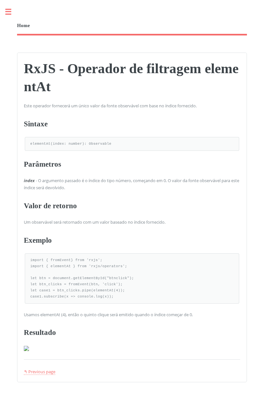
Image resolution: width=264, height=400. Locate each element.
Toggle (11, 12)
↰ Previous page (39, 372)
